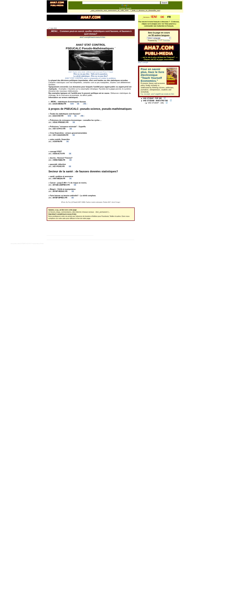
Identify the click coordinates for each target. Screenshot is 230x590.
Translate (166, 41)
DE (77, 104)
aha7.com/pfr (143, 62)
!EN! (71, 104)
